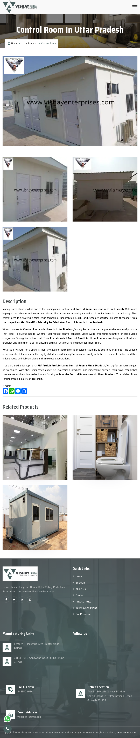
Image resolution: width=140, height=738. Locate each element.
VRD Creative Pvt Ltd (127, 732)
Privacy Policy (83, 601)
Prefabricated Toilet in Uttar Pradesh (103, 429)
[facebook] (6, 599)
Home (14, 43)
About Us (81, 589)
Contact (80, 595)
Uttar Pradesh (29, 43)
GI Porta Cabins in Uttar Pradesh (29, 499)
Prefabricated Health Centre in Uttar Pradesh (35, 429)
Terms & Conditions (86, 608)
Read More (18, 469)
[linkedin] (22, 599)
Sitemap (80, 582)
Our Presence (83, 614)
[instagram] (30, 599)
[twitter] (14, 599)
